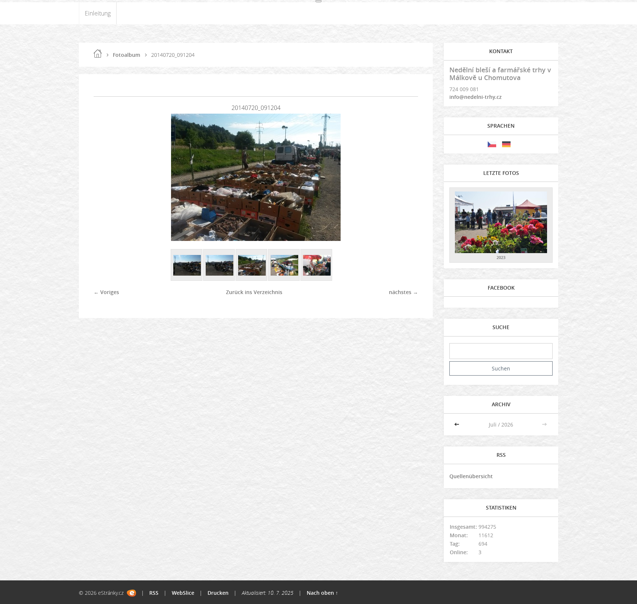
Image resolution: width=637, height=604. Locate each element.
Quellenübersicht (471, 476)
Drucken (218, 592)
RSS (154, 592)
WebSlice (183, 592)
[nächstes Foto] (406, 177)
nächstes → (403, 292)
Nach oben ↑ (322, 592)
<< (457, 424)
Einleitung (98, 13)
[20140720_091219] (187, 265)
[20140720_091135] (317, 265)
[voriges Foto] (105, 177)
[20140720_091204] (252, 265)
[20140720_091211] (219, 265)
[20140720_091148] (284, 265)
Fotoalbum (126, 54)
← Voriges (106, 292)
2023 (501, 257)
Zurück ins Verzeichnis (254, 292)
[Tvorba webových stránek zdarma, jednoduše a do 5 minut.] (131, 593)
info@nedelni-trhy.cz (475, 96)
